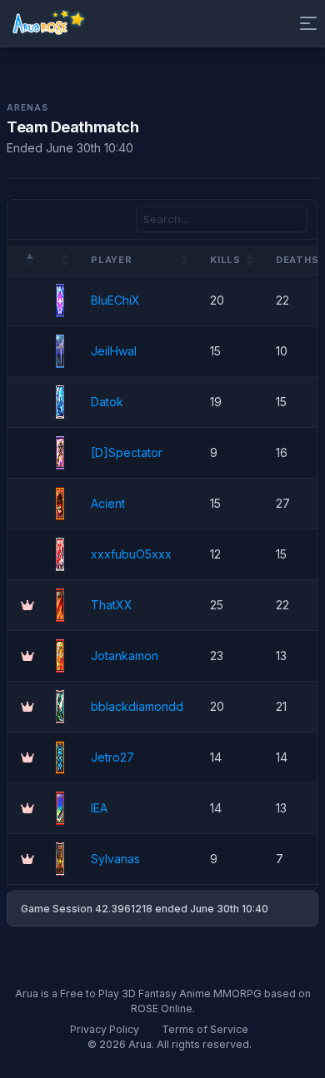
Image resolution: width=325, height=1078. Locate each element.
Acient (108, 503)
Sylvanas (115, 859)
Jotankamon (124, 655)
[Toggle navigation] (305, 23)
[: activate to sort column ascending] (60, 260)
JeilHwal (114, 351)
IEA (99, 808)
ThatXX (111, 605)
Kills (225, 260)
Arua (140, 1044)
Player (111, 260)
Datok (107, 402)
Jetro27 (112, 757)
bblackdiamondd (137, 706)
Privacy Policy (104, 1029)
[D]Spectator (126, 452)
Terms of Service (205, 1029)
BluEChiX (115, 300)
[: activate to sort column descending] (25, 260)
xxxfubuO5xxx (131, 554)
